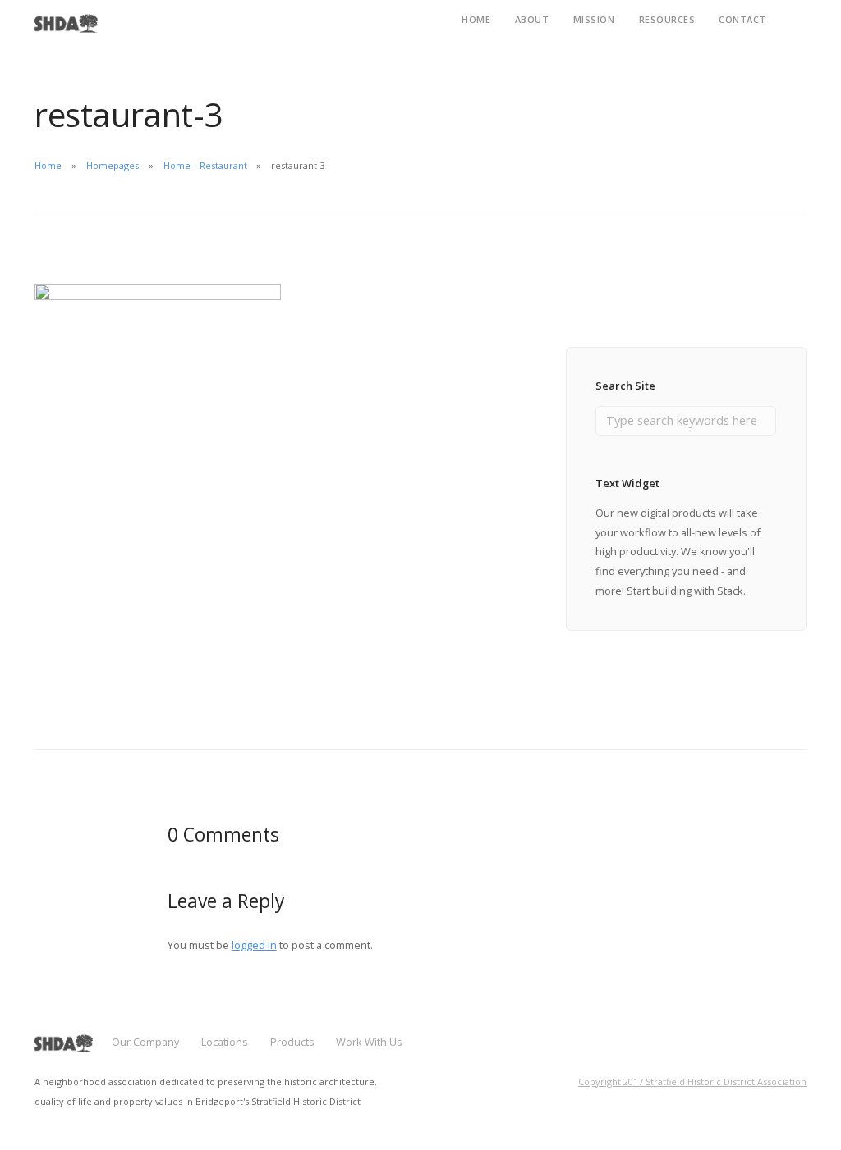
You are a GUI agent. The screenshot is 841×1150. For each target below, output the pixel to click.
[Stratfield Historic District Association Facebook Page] (773, 1049)
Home (48, 165)
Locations (224, 1041)
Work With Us (369, 1041)
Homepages (112, 165)
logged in (254, 945)
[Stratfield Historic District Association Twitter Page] (802, 1049)
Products (292, 1041)
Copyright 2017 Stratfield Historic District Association (692, 1081)
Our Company (145, 1041)
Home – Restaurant (205, 165)
